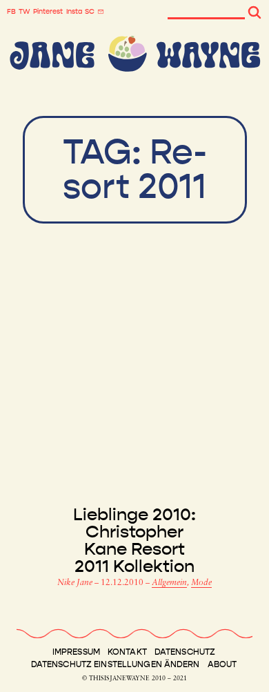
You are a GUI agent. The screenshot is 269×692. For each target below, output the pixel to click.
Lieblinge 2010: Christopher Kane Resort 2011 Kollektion (134, 540)
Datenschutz (185, 652)
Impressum (76, 652)
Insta (74, 12)
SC (89, 12)
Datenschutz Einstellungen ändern (115, 664)
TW (24, 12)
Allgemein (169, 583)
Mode (201, 583)
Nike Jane (75, 583)
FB (11, 12)
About (222, 664)
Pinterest (48, 12)
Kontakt (127, 652)
